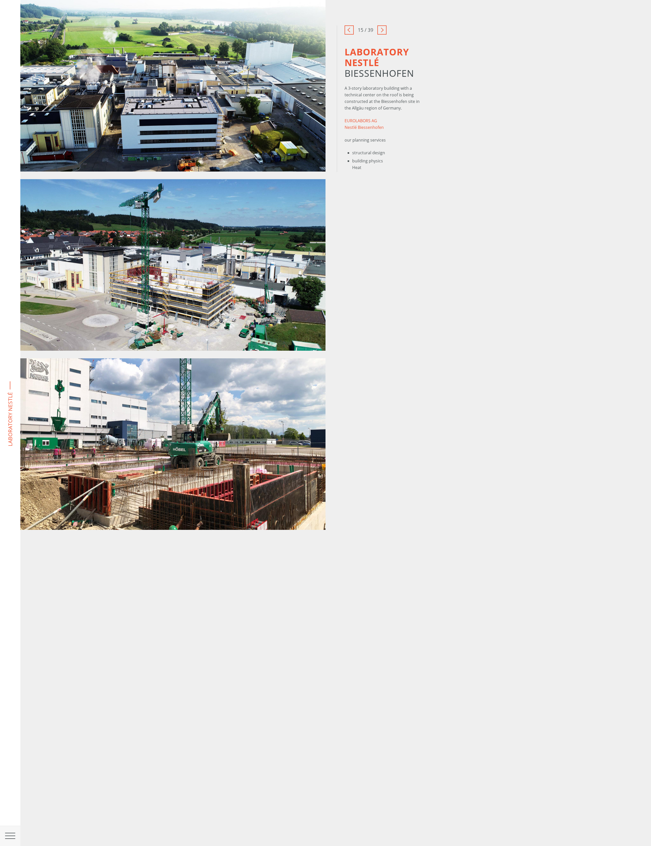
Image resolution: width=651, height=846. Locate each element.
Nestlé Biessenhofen (364, 127)
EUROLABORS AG (361, 121)
